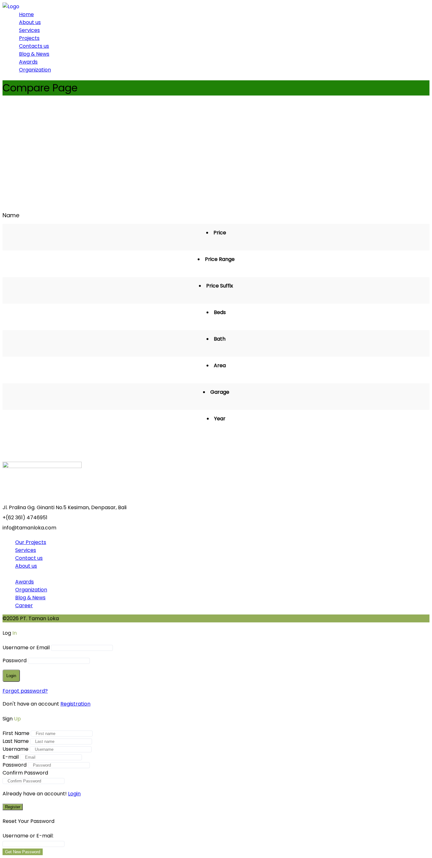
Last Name (16, 741)
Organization (35, 69)
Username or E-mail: (28, 835)
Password (15, 660)
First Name (16, 733)
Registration (75, 703)
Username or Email (26, 647)
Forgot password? (25, 690)
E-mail (11, 757)
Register (12, 807)
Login (74, 793)
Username (15, 749)
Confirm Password (25, 772)
